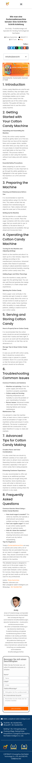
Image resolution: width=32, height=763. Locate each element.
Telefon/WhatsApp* (10, 688)
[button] (21, 4)
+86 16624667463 (16, 587)
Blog (21, 39)
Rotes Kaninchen (13, 580)
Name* (6, 675)
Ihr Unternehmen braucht (12, 695)
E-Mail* (6, 682)
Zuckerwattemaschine (15, 545)
